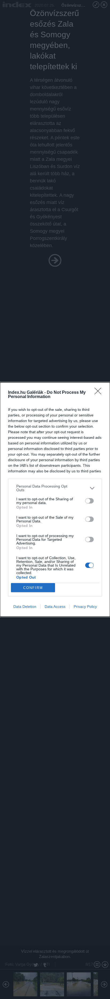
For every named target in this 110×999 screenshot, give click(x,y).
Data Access (55, 606)
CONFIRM (33, 588)
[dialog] (55, 499)
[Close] (100, 393)
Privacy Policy (85, 606)
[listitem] (55, 488)
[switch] (89, 500)
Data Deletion (24, 606)
